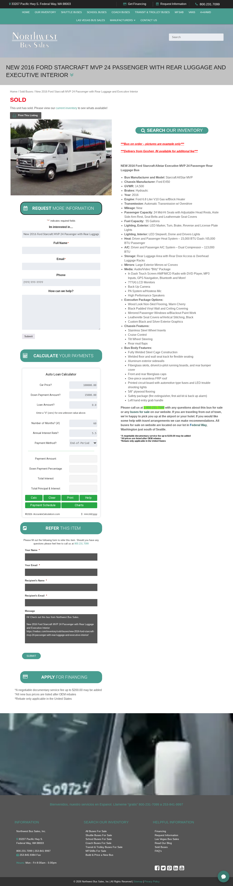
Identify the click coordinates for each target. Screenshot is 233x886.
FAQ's (158, 850)
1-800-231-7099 (154, 407)
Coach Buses (121, 12)
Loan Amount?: (46, 404)
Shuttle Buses (71, 12)
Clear (52, 497)
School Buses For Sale (99, 839)
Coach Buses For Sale (98, 843)
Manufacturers (121, 20)
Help (88, 497)
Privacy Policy (152, 881)
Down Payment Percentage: (45, 468)
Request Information (173, 3)
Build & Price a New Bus (99, 854)
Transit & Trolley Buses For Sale (104, 847)
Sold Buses (26, 91)
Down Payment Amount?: (46, 395)
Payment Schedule (43, 505)
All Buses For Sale (96, 831)
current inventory (66, 108)
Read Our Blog (163, 843)
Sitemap (138, 881)
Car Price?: (46, 385)
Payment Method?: (46, 443)
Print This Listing (28, 115)
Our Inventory (45, 12)
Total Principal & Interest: (46, 488)
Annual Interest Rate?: (46, 433)
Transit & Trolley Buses (152, 12)
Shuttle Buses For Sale (99, 835)
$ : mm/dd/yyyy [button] (89, 514)
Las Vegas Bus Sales (90, 20)
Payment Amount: (46, 458)
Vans (192, 12)
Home (26, 12)
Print (70, 497)
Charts (79, 505)
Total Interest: (46, 478)
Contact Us (149, 20)
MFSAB (179, 12)
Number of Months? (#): (45, 423)
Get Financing (137, 3)
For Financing (64, 677)
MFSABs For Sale (96, 850)
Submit (28, 336)
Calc (34, 497)
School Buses (96, 12)
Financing (160, 831)
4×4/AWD (205, 12)
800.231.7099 (210, 4)
